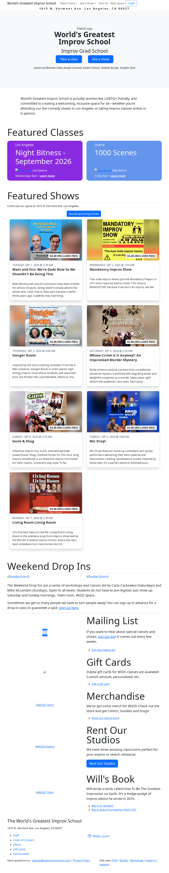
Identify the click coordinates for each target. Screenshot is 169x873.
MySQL (124, 860)
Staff (16, 835)
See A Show (87, 3)
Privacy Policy (81, 860)
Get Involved (21, 854)
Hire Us (103, 3)
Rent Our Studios (102, 763)
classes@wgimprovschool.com (51, 860)
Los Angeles (24, 145)
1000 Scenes (116, 152)
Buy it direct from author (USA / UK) (114, 810)
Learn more (47, 176)
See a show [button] (100, 59)
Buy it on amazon (102, 806)
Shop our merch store (105, 718)
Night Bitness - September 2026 (43, 157)
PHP (114, 860)
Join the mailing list (103, 650)
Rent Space (117, 3)
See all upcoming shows (84, 214)
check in (151, 860)
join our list (106, 636)
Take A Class (67, 3)
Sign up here (68, 608)
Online (100, 145)
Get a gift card (101, 684)
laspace (104, 864)
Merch (17, 844)
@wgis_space (100, 836)
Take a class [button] (69, 59)
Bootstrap (137, 860)
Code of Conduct (23, 840)
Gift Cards (19, 849)
